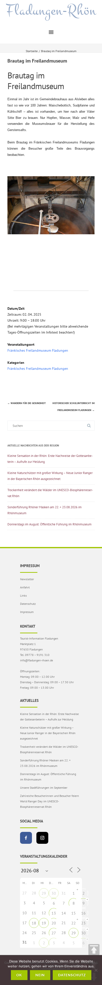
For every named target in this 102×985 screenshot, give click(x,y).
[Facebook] (26, 838)
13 (53, 913)
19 (44, 922)
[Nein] (95, 970)
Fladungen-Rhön (51, 10)
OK (19, 975)
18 (34, 922)
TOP (94, 949)
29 (44, 893)
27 (53, 932)
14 (63, 913)
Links (23, 595)
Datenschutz (28, 604)
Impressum (27, 612)
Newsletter (27, 579)
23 (83, 922)
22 (73, 922)
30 (53, 893)
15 (73, 913)
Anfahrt (25, 587)
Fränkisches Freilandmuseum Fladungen (37, 350)
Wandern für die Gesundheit (26, 403)
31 (63, 893)
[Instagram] (42, 838)
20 (53, 922)
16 (83, 913)
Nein (40, 975)
